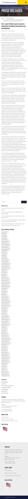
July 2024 (3, 271)
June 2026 (3, 235)
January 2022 (4, 318)
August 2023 (4, 288)
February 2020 (4, 354)
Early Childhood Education (7, 385)
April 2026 (3, 238)
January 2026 (4, 242)
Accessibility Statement (10, 497)
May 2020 (3, 349)
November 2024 (5, 264)
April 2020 (3, 350)
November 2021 (5, 321)
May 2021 (3, 330)
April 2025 (3, 257)
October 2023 (4, 285)
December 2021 (5, 319)
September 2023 (5, 286)
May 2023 (3, 293)
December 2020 (5, 338)
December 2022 (5, 300)
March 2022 (4, 314)
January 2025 (4, 261)
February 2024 (4, 278)
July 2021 (3, 327)
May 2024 (3, 274)
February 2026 (4, 241)
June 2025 (3, 253)
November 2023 (5, 283)
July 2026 (3, 233)
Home (2, 18)
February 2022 (4, 316)
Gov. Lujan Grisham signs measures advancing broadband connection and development (13, 20)
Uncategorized (4, 393)
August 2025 (4, 250)
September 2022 (5, 305)
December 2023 (5, 282)
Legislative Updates (5, 387)
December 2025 (5, 244)
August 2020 (4, 344)
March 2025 (4, 258)
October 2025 (4, 247)
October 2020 (4, 341)
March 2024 (4, 277)
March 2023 (4, 296)
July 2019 (3, 364)
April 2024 (3, 275)
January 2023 (4, 299)
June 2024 (3, 272)
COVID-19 (3, 383)
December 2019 (5, 357)
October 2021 (4, 322)
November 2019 (5, 358)
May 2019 (3, 368)
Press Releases (9, 18)
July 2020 (3, 346)
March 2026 (4, 239)
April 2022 (3, 313)
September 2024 (5, 268)
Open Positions (4, 417)
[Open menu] (25, 2)
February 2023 (4, 297)
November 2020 (5, 339)
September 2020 (5, 343)
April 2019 (3, 369)
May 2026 (3, 236)
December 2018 (5, 375)
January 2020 (4, 355)
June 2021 (3, 329)
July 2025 (3, 252)
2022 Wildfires (4, 382)
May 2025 (3, 255)
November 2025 (5, 246)
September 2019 (5, 361)
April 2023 (3, 294)
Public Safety (4, 391)
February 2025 (4, 260)
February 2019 (4, 372)
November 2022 (5, 302)
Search (24, 202)
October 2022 (4, 303)
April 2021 (3, 332)
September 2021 (5, 324)
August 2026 (4, 232)
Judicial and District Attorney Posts (9, 420)
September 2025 (5, 249)
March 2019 (4, 371)
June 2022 (3, 310)
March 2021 (4, 333)
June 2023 (3, 291)
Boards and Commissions (7, 419)
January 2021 (4, 336)
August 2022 (4, 307)
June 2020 (3, 347)
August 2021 (4, 325)
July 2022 (3, 308)
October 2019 (4, 360)
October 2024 (4, 266)
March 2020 (4, 352)
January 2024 (4, 280)
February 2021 (4, 335)
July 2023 (3, 289)
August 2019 (4, 363)
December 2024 (5, 263)
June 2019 (3, 366)
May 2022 (3, 311)
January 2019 (4, 374)
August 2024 (4, 269)
